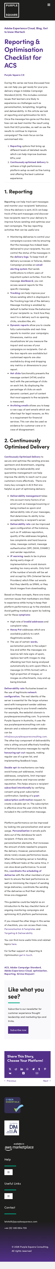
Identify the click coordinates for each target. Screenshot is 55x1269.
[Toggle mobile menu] (49, 4)
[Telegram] (33, 1069)
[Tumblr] (39, 1069)
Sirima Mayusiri (25, 973)
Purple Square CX (14, 74)
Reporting (10, 973)
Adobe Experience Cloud (19, 28)
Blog (39, 28)
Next (45, 1080)
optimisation (40, 970)
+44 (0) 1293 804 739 (15, 1227)
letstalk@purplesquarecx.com (20, 1221)
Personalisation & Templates (19, 928)
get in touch (25, 954)
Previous (11, 1080)
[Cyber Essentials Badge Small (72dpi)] (13, 1098)
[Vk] (10, 1073)
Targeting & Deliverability (18, 933)
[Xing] (23, 1073)
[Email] (37, 1073)
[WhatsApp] (27, 1069)
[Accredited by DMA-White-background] (11, 1121)
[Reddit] (15, 1069)
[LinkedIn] (21, 1069)
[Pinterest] (45, 1069)
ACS (6, 967)
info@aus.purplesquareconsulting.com (25, 736)
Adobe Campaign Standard (25, 967)
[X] (10, 1069)
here (14, 944)
